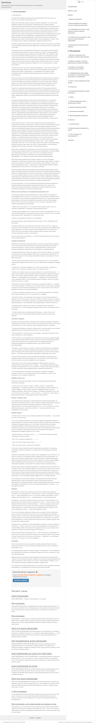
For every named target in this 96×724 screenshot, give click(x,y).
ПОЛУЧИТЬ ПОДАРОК (20, 580)
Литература (71, 140)
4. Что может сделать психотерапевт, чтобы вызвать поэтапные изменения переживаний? (79, 38)
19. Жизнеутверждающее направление (78, 115)
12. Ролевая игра (72, 87)
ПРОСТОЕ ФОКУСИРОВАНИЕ (25, 628)
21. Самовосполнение (73, 124)
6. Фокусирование (19, 691)
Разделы (38, 717)
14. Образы (71, 97)
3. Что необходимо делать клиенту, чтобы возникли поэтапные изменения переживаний (78, 31)
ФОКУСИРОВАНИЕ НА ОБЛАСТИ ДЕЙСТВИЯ (32, 653)
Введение (70, 15)
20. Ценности (71, 119)
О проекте (32, 717)
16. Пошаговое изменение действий (77, 107)
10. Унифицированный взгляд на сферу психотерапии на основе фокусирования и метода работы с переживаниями (79, 74)
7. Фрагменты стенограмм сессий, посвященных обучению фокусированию (75, 722)
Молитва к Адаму (72, 10)
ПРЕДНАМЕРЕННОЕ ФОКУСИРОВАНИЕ (29, 641)
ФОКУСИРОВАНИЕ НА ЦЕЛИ (24, 666)
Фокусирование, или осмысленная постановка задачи (34, 704)
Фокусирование (18, 603)
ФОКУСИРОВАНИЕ (20, 596)
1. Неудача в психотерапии (75, 19)
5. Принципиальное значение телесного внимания (14, 722)
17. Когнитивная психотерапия (76, 111)
